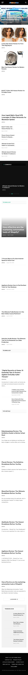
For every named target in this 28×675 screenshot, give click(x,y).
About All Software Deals (13, 657)
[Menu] (3, 2)
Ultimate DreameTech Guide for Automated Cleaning (8, 145)
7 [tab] (17, 194)
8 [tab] (18, 194)
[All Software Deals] (14, 2)
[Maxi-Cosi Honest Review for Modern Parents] (14, 58)
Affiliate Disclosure (9, 662)
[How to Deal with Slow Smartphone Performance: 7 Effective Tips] (6, 401)
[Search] (25, 2)
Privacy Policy (17, 659)
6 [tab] (16, 194)
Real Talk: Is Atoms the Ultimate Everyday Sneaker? (18, 624)
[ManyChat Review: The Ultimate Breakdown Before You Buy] (14, 482)
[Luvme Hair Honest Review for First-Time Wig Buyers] (14, 35)
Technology (7, 202)
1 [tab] (9, 194)
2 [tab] (10, 194)
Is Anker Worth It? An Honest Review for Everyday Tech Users (18, 615)
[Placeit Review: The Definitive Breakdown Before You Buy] (14, 453)
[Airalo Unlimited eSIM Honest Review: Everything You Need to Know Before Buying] (8, 633)
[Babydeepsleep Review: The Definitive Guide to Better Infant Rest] (14, 422)
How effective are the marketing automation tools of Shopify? (13, 229)
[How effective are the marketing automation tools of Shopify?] (14, 221)
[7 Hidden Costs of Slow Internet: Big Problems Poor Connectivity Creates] (6, 392)
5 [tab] (14, 194)
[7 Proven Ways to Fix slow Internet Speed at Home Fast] (14, 248)
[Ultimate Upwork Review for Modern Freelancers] (22, 154)
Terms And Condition (18, 664)
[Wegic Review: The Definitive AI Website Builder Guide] (14, 16)
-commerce (7, 164)
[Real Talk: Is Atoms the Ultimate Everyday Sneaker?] (8, 624)
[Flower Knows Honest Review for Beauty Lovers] (22, 137)
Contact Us (8, 659)
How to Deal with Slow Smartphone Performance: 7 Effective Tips (19, 400)
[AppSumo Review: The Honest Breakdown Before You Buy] (14, 542)
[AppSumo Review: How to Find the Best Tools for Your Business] (14, 275)
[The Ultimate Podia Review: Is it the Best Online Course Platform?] (14, 301)
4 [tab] (13, 194)
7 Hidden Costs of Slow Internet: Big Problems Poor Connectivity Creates (19, 391)
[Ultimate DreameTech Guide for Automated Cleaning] (22, 146)
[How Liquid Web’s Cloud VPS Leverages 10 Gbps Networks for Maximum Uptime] (14, 106)
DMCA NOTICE (6, 664)
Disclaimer (14, 666)
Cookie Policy (20, 662)
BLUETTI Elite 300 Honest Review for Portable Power (7, 128)
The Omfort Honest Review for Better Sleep (18, 641)
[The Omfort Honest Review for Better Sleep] (8, 642)
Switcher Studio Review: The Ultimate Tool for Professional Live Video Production (13, 340)
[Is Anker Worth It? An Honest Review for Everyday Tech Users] (8, 616)
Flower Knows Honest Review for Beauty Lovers (8, 137)
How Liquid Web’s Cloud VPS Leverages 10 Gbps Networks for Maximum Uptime (14, 117)
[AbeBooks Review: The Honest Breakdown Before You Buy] (14, 513)
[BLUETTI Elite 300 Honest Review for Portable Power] (14, 82)
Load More (13, 599)
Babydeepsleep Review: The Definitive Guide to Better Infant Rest (13, 433)
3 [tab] (12, 194)
